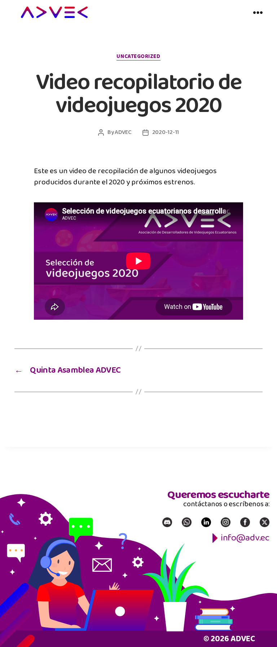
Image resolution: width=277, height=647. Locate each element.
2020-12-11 (165, 132)
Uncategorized (138, 56)
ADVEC (123, 132)
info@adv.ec (245, 537)
